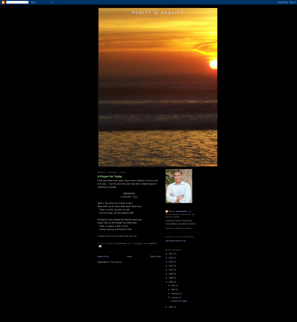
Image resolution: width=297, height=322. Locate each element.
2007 (171, 307)
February (175, 293)
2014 (171, 258)
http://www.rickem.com (176, 241)
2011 (171, 270)
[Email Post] (100, 246)
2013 (171, 262)
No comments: (151, 243)
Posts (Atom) (116, 262)
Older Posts (155, 256)
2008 (171, 282)
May (173, 285)
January (175, 297)
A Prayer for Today (109, 176)
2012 (171, 266)
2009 (171, 278)
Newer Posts (103, 256)
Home (129, 256)
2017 (171, 254)
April (173, 289)
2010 (171, 274)
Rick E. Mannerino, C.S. (180, 211)
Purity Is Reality (158, 12)
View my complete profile (179, 228)
